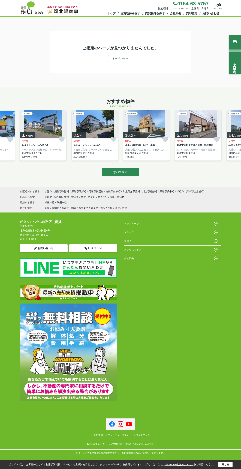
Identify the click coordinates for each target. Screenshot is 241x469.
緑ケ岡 (58, 197)
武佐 (84, 197)
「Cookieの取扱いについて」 (179, 464)
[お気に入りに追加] (10, 139)
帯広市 (180, 191)
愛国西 (121, 197)
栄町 (113, 197)
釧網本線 (62, 202)
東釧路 (55, 207)
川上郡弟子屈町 (131, 191)
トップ (111, 13)
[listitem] (43, 135)
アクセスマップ (132, 249)
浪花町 (92, 197)
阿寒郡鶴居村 (96, 191)
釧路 (47, 207)
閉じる (225, 464)
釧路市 (48, 191)
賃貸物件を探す (130, 13)
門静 (124, 207)
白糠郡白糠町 (113, 191)
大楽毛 (94, 207)
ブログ (127, 241)
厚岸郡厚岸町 (78, 191)
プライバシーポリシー (119, 435)
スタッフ (129, 232)
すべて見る (120, 172)
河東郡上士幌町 (195, 191)
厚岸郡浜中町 (166, 191)
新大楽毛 (83, 207)
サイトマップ (143, 435)
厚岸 (117, 207)
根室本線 (50, 202)
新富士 (65, 207)
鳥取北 (49, 197)
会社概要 (175, 13)
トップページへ (121, 58)
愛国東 (75, 197)
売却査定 (191, 13)
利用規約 (98, 435)
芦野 (105, 197)
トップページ (131, 223)
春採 (67, 197)
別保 (110, 207)
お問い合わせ (210, 13)
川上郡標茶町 (149, 191)
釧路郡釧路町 (61, 191)
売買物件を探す (155, 13)
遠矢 (102, 207)
